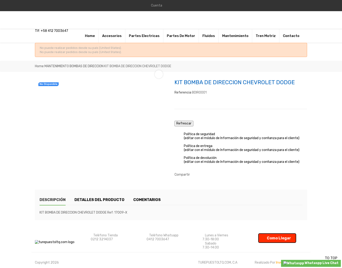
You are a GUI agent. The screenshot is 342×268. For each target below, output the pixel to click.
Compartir (195, 174)
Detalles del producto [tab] (99, 200)
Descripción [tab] (53, 200)
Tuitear (202, 174)
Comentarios (147, 200)
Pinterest (209, 174)
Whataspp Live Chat (321, 263)
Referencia (182, 92)
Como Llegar (278, 238)
